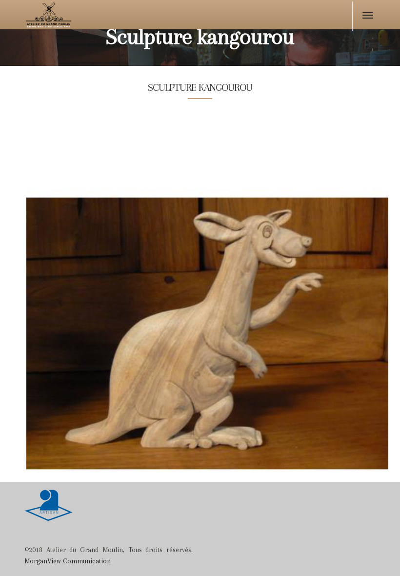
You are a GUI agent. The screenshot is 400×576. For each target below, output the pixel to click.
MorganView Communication (67, 561)
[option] (207, 296)
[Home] (67, 17)
